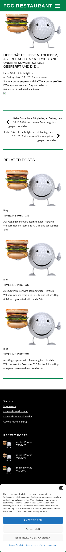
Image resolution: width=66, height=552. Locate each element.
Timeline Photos (16, 215)
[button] (61, 488)
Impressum (52, 545)
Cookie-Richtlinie (16, 545)
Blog (5, 210)
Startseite (8, 401)
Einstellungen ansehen (33, 537)
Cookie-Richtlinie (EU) (15, 421)
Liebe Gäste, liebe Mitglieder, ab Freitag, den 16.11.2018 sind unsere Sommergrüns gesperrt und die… (30, 60)
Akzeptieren (33, 520)
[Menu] (57, 6)
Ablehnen (33, 529)
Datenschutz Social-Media (17, 416)
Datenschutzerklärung (35, 545)
